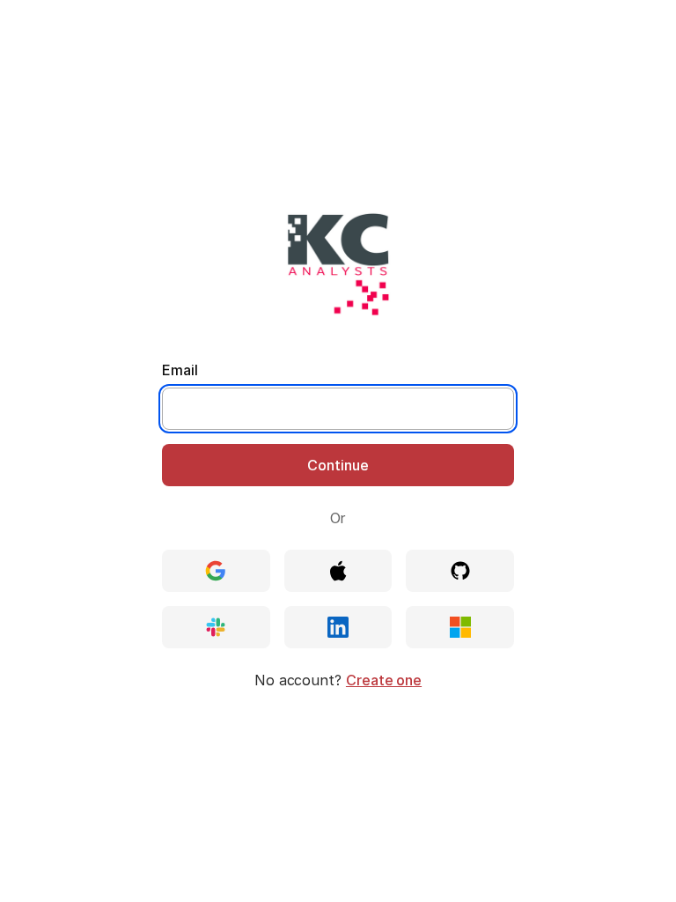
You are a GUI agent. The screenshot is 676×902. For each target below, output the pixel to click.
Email (180, 370)
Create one (384, 680)
